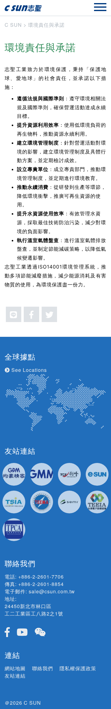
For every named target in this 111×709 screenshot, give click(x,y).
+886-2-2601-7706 (41, 576)
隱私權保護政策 (78, 668)
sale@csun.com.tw (52, 591)
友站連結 (15, 675)
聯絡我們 (42, 668)
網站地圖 (15, 668)
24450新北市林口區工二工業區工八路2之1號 (34, 610)
